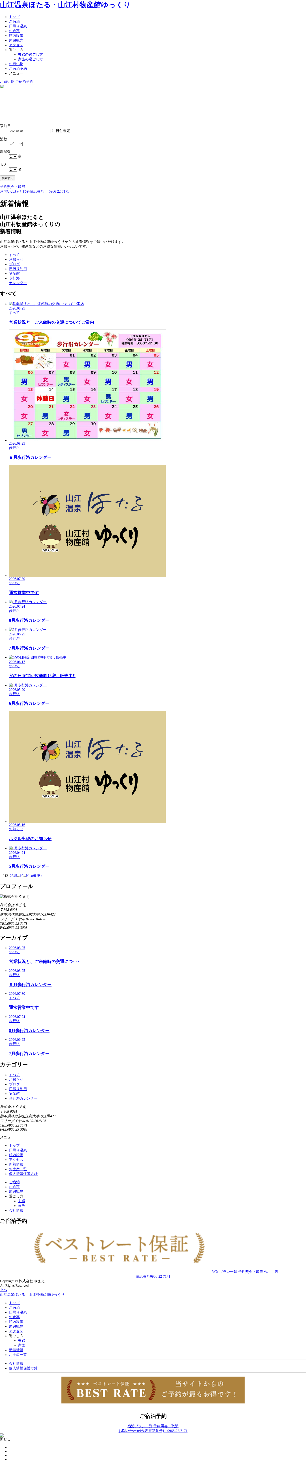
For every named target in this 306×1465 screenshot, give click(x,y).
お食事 (14, 31)
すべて (14, 1075)
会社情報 (16, 1210)
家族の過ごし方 (30, 59)
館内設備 (16, 35)
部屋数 (5, 152)
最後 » (38, 876)
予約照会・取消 (12, 187)
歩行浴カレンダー (23, 1098)
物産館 (14, 1094)
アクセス (16, 45)
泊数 (3, 139)
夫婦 (21, 1201)
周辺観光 (16, 40)
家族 (21, 1206)
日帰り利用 (18, 1089)
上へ (3, 1290)
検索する (7, 178)
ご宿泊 (14, 21)
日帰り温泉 (18, 26)
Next (29, 876)
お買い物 (16, 64)
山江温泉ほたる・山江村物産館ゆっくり (65, 5)
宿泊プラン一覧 (224, 1272)
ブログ (14, 1084)
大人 (3, 165)
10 (21, 876)
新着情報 (16, 1164)
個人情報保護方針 (23, 1174)
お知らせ (16, 1079)
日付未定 (63, 131)
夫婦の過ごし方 (30, 54)
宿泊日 (5, 126)
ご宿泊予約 (18, 68)
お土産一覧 (18, 1169)
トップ (14, 17)
